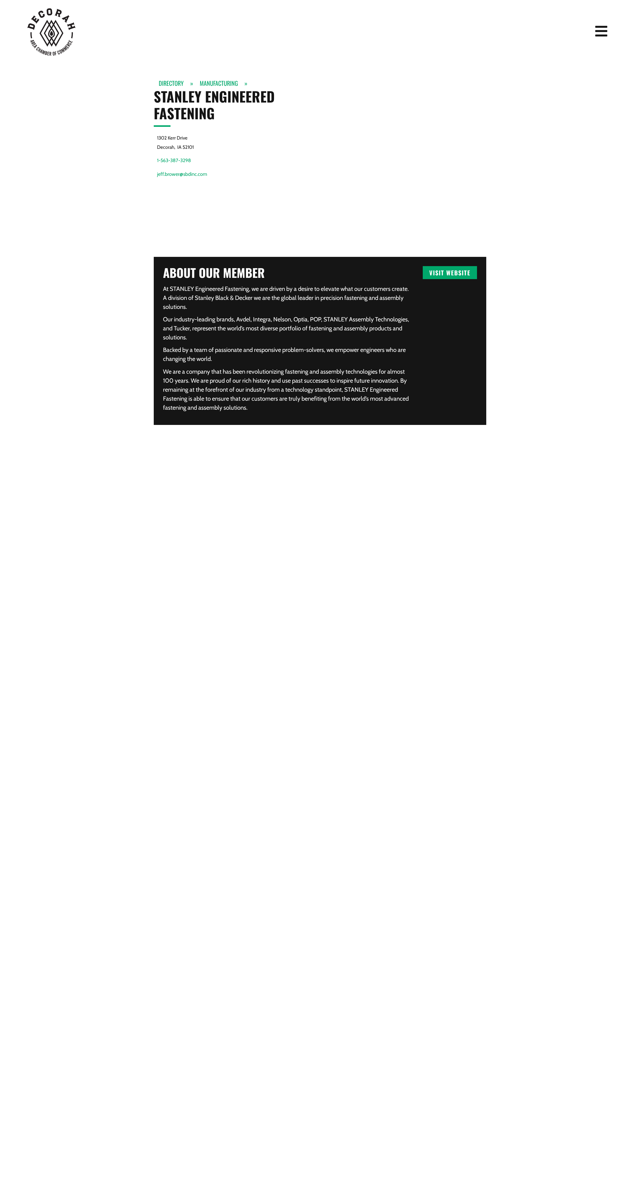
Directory (171, 83)
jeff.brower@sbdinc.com (182, 174)
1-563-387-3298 (174, 160)
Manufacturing (219, 83)
